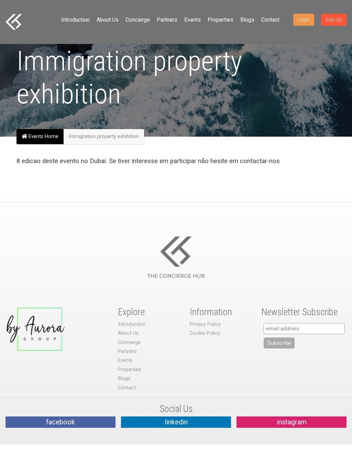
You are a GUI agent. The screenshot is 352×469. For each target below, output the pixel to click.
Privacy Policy (205, 324)
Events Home (42, 136)
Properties (220, 19)
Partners (167, 19)
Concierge (137, 19)
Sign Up (334, 19)
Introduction (75, 19)
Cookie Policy (205, 333)
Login (304, 19)
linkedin (176, 422)
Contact (270, 19)
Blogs (247, 19)
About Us (108, 19)
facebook (60, 422)
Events (192, 19)
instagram (292, 422)
